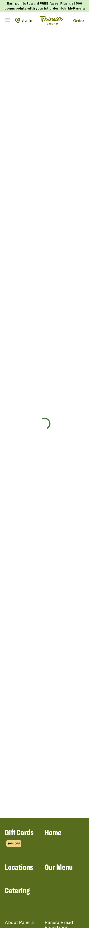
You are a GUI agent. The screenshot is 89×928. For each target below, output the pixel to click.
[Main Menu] (7, 20)
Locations (19, 867)
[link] (17, 20)
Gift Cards (19, 836)
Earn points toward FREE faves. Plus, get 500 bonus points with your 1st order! (45, 5)
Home (53, 832)
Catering (17, 890)
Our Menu (59, 867)
